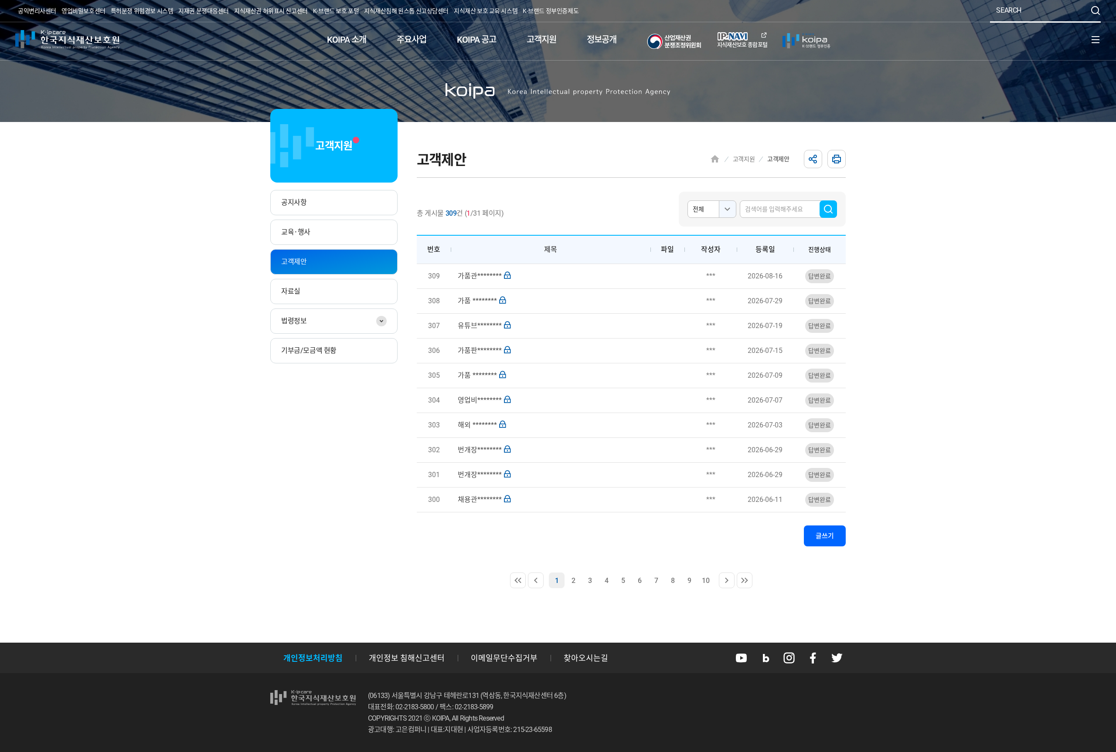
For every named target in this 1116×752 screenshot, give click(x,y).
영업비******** (480, 400)
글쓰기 (825, 536)
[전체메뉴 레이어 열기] (1095, 39)
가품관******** (480, 276)
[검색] (1095, 10)
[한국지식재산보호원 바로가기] (67, 39)
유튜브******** (480, 326)
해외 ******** (477, 425)
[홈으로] (715, 159)
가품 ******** (477, 301)
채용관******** (480, 499)
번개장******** (480, 450)
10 (708, 582)
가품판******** (480, 350)
